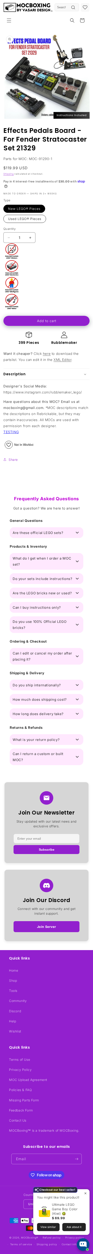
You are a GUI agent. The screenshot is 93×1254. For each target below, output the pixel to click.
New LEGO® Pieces (24, 209)
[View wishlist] (85, 7)
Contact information (74, 1244)
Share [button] (13, 459)
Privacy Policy (20, 1070)
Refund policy (52, 1237)
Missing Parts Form (24, 1100)
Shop (13, 980)
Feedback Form (21, 1110)
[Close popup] (85, 1193)
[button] (9, 20)
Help (12, 1021)
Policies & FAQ (20, 1090)
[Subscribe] (76, 1159)
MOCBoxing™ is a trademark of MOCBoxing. (44, 1130)
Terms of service (21, 1244)
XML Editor (62, 360)
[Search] (73, 7)
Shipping (8, 173)
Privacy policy (74, 1237)
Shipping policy (47, 1244)
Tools (13, 991)
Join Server (46, 927)
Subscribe (46, 849)
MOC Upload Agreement (28, 1080)
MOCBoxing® (29, 1237)
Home (13, 970)
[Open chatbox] (83, 1244)
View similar (48, 1227)
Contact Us (17, 1120)
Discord (15, 1011)
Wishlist (15, 1031)
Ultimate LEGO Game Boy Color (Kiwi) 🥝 (64, 1209)
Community (18, 1001)
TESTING (11, 432)
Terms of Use (19, 1059)
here (47, 353)
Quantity (9, 229)
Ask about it (74, 1227)
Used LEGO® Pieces (24, 219)
